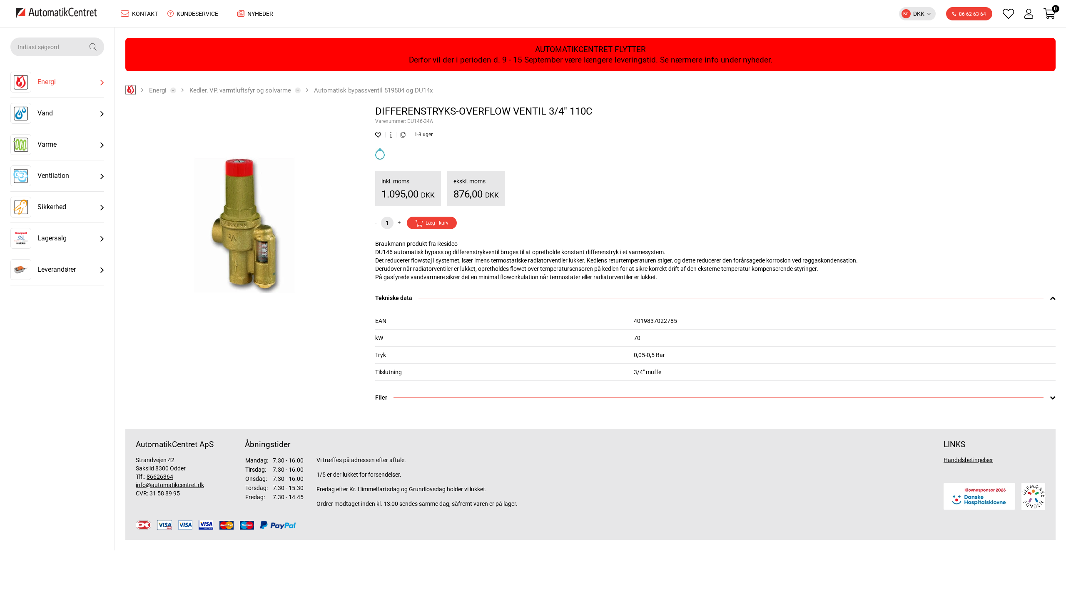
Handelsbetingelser (968, 460)
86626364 (160, 476)
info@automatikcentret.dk (170, 485)
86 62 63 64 (972, 14)
